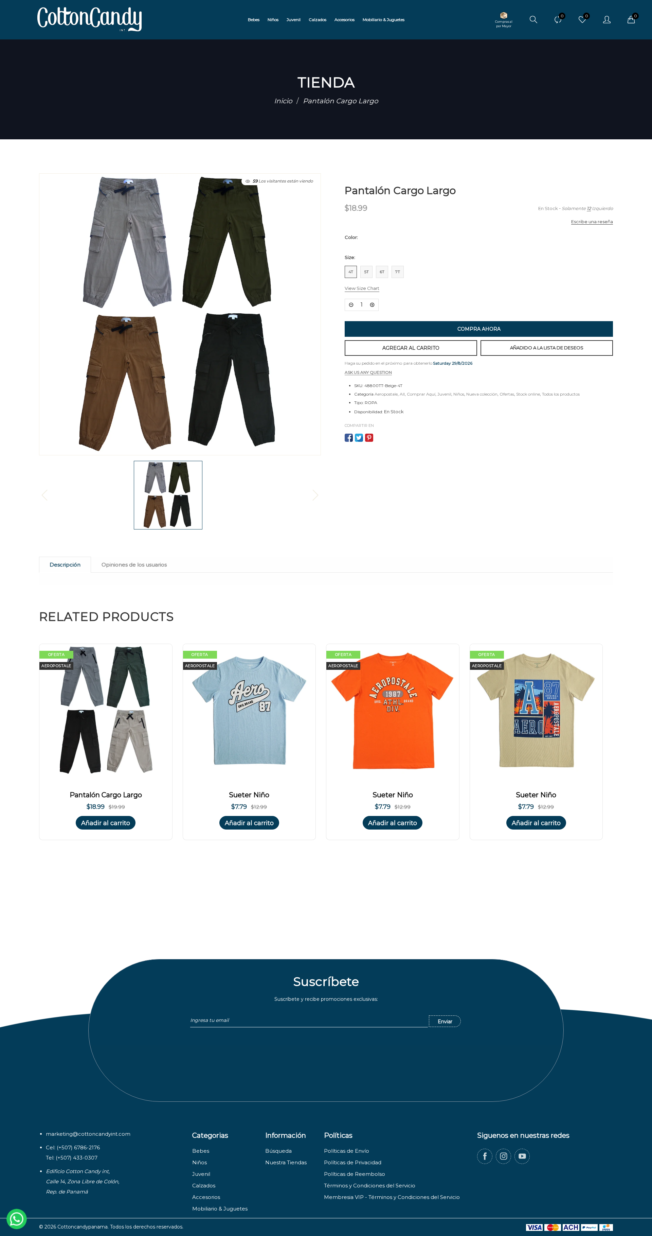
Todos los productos (561, 394)
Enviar (445, 1022)
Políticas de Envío (346, 1151)
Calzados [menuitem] (317, 19)
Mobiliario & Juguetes (220, 1208)
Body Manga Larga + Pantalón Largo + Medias (76, 1221)
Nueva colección (481, 394)
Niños (458, 394)
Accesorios (206, 1197)
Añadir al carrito (105, 823)
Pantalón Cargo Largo (106, 795)
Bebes (200, 1151)
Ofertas (507, 394)
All (402, 394)
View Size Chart (362, 288)
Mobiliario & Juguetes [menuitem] (383, 19)
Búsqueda (278, 1151)
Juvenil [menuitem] (294, 19)
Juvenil (444, 394)
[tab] (65, 564)
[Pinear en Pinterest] (369, 438)
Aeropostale (386, 394)
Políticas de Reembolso (354, 1174)
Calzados (203, 1185)
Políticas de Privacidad (352, 1162)
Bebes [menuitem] (253, 19)
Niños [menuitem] (273, 19)
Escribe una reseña (592, 221)
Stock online (528, 394)
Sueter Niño (249, 795)
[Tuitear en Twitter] (359, 438)
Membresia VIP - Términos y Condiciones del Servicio (392, 1197)
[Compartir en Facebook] (349, 438)
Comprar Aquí (421, 394)
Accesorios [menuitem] (344, 19)
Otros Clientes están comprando (68, 1205)
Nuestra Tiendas (286, 1162)
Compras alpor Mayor (503, 24)
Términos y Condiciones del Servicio (369, 1185)
